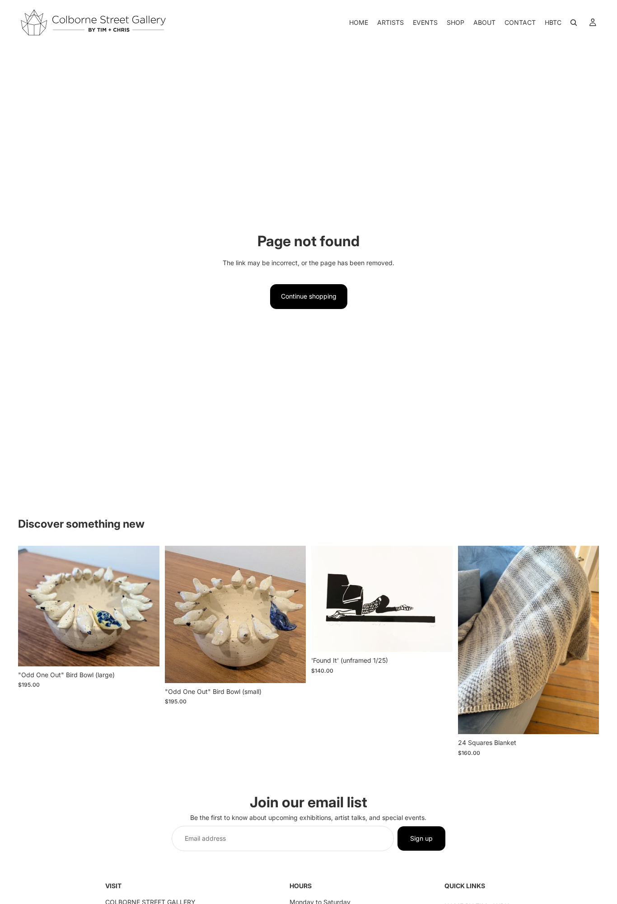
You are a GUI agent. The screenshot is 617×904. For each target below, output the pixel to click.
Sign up (421, 838)
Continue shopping (309, 296)
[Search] (574, 23)
